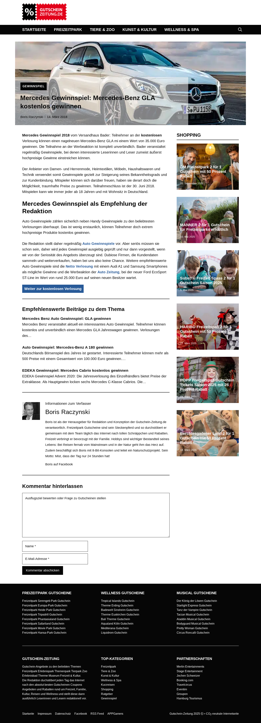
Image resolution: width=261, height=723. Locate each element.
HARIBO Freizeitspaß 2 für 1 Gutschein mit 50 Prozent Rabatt (206, 331)
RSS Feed (97, 713)
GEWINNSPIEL (34, 86)
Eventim (182, 689)
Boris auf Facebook (59, 464)
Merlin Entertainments (190, 666)
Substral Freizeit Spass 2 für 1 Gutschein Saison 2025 (207, 280)
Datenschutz (63, 713)
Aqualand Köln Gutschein (117, 623)
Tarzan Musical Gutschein (193, 614)
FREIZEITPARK (68, 29)
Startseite (28, 713)
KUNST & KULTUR (140, 29)
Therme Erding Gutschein (117, 605)
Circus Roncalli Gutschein (193, 632)
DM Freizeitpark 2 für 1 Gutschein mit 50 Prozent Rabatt (203, 172)
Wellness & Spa (111, 680)
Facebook (80, 713)
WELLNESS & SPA (181, 29)
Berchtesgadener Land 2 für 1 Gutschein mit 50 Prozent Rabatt (207, 438)
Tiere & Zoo (108, 671)
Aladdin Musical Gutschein (193, 619)
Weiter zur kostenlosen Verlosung (52, 289)
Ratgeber (107, 693)
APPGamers (115, 713)
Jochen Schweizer (188, 675)
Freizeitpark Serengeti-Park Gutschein (46, 600)
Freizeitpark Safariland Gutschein (43, 623)
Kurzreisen (108, 684)
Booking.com (185, 680)
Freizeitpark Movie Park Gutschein (44, 628)
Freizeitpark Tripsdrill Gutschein (42, 614)
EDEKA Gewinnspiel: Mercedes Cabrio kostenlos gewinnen (75, 370)
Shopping (107, 689)
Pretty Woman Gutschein (192, 628)
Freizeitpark (108, 666)
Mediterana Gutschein (115, 628)
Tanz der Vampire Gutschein (194, 609)
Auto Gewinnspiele (98, 244)
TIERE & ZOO (102, 29)
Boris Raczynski (31, 117)
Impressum (44, 713)
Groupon (182, 693)
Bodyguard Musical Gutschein (195, 623)
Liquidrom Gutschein (114, 632)
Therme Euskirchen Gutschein (120, 614)
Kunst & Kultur (110, 675)
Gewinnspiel (109, 698)
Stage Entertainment (189, 671)
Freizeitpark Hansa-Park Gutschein (44, 632)
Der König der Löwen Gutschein (197, 600)
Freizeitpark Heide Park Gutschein (44, 609)
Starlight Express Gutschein (194, 605)
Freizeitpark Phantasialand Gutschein (46, 619)
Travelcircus (184, 684)
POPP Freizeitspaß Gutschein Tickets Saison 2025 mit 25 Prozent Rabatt (207, 385)
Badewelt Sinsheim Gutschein (120, 609)
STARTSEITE (34, 29)
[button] (240, 29)
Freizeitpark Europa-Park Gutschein (44, 605)
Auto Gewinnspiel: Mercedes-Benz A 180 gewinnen (67, 347)
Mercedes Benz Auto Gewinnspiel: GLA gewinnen (66, 318)
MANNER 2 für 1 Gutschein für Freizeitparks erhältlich (205, 227)
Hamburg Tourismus (189, 698)
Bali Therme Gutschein (115, 619)
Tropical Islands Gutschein (117, 600)
